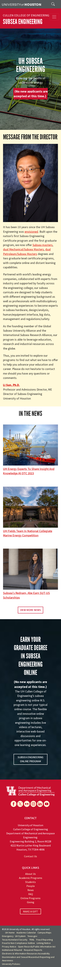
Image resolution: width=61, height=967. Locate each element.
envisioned (31, 232)
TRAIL (32, 939)
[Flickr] (27, 804)
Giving (30, 902)
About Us (30, 873)
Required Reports (33, 950)
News (30, 890)
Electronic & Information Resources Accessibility (26, 953)
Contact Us (30, 856)
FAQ (30, 894)
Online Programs (30, 898)
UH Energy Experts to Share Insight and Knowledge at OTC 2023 (28, 471)
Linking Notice (44, 943)
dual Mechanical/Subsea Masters (23, 249)
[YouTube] (46, 804)
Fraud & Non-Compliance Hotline (18, 943)
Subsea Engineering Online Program (30, 759)
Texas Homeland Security (14, 939)
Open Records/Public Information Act (36, 946)
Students (30, 882)
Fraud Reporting (44, 939)
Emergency (7, 936)
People (30, 886)
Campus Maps (44, 932)
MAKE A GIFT (30, 911)
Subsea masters (43, 245)
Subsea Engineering (22, 22)
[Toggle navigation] (54, 17)
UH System (20, 936)
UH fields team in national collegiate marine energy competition (27, 533)
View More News (30, 610)
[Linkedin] (40, 804)
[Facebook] (13, 804)
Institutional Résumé (12, 950)
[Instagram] (33, 804)
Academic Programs (30, 878)
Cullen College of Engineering (26, 15)
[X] (20, 804)
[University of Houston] (21, 4)
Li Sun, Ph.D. (11, 385)
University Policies (11, 964)
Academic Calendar (26, 932)
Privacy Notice (9, 946)
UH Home (10, 932)
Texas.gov (32, 936)
